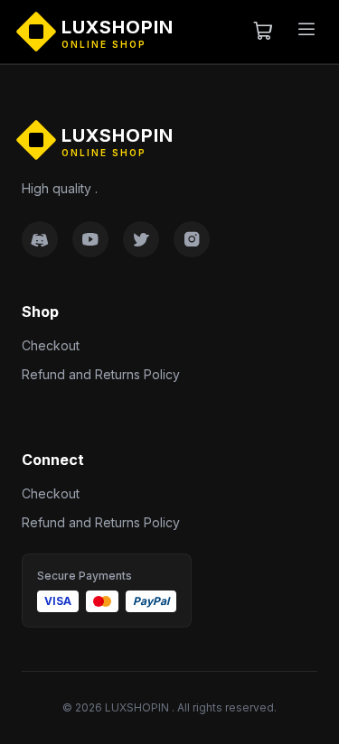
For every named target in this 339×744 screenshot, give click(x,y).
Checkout (51, 345)
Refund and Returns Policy (101, 374)
